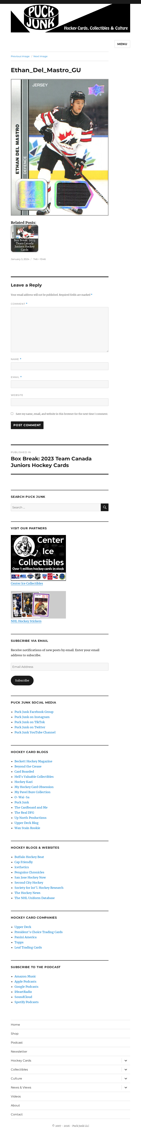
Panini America (26, 937)
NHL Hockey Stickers (26, 621)
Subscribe (22, 680)
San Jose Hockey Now (30, 877)
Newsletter (19, 1051)
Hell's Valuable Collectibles (34, 776)
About (15, 1105)
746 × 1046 (39, 259)
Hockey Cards (21, 1060)
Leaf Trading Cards (28, 947)
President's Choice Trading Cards (39, 932)
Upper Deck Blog (27, 823)
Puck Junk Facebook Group (34, 712)
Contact (17, 1114)
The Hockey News (27, 893)
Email (16, 377)
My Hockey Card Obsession (34, 787)
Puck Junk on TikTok (30, 722)
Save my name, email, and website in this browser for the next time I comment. (62, 414)
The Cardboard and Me (31, 807)
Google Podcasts (26, 986)
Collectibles (19, 1069)
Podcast (17, 1042)
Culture (16, 1078)
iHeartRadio (23, 992)
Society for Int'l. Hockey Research (39, 888)
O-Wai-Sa (22, 797)
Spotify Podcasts (27, 1002)
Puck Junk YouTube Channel (35, 732)
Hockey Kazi (23, 782)
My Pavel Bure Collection (32, 792)
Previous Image (20, 56)
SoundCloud (23, 997)
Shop (15, 1033)
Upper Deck (23, 927)
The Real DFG (24, 812)
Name (16, 359)
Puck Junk (22, 802)
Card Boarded (24, 771)
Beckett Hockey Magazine (33, 761)
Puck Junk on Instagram (32, 717)
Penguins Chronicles (29, 872)
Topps (19, 942)
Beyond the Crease (28, 766)
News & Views (21, 1087)
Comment (19, 303)
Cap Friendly (24, 862)
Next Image (40, 56)
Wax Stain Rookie (27, 828)
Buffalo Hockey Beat (29, 857)
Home (15, 1024)
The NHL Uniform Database (35, 898)
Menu (122, 44)
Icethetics (22, 867)
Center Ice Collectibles (27, 583)
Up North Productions (30, 818)
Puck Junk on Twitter (30, 727)
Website (17, 395)
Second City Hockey (29, 882)
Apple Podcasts (25, 981)
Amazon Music (25, 976)
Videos (16, 1096)
